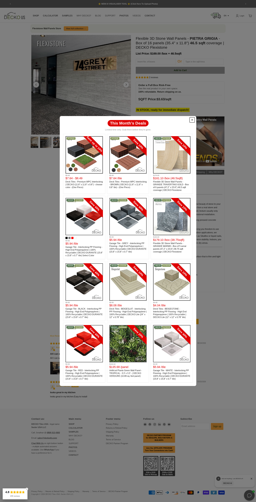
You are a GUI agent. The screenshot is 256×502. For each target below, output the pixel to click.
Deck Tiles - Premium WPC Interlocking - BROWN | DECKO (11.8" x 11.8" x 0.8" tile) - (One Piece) (128, 184)
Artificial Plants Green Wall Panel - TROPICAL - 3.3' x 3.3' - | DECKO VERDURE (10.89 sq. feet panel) (125, 373)
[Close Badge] (26, 489)
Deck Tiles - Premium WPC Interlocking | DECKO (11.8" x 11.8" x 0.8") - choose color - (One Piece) (84, 184)
